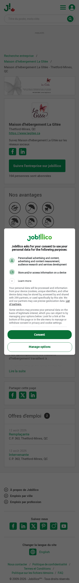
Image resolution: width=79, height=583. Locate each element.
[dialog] (39, 291)
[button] (39, 281)
